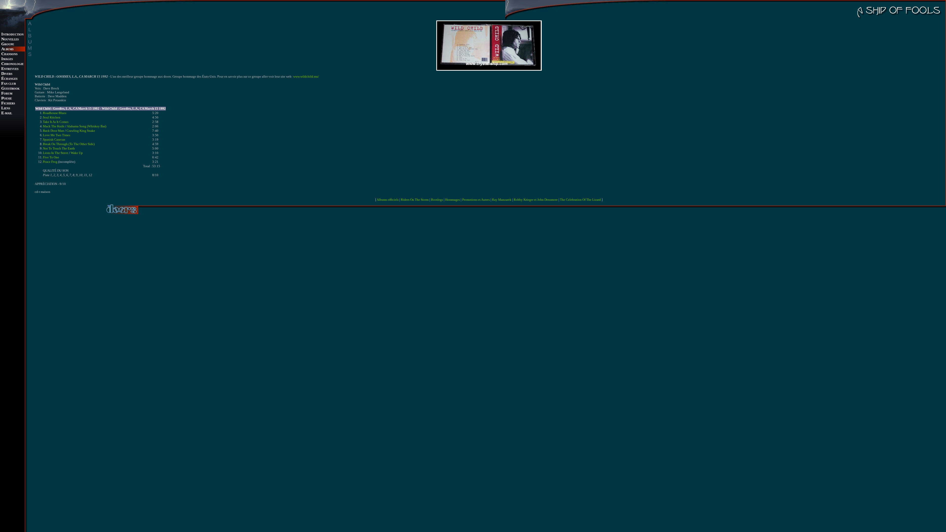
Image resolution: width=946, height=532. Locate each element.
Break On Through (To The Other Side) (69, 144)
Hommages (452, 199)
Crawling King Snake (81, 131)
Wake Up (77, 153)
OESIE (6, 98)
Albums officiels (388, 199)
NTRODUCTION (12, 34)
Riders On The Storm (415, 199)
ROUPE (7, 44)
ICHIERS (8, 103)
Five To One (51, 157)
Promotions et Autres (476, 199)
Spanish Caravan (54, 139)
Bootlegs (437, 199)
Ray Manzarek (501, 199)
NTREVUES (9, 69)
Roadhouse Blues (54, 113)
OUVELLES (10, 39)
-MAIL (6, 113)
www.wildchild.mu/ (306, 76)
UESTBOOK (10, 88)
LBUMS (7, 49)
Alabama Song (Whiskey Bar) (86, 126)
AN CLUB (8, 84)
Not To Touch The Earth (59, 148)
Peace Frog (50, 162)
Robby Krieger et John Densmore (536, 199)
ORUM (6, 93)
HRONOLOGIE (12, 64)
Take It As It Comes (55, 122)
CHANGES (9, 79)
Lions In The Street (55, 153)
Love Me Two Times (56, 135)
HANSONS (9, 54)
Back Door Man (53, 131)
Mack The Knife (54, 126)
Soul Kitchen (51, 117)
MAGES (7, 59)
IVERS (6, 74)
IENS (5, 108)
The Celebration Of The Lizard (580, 199)
